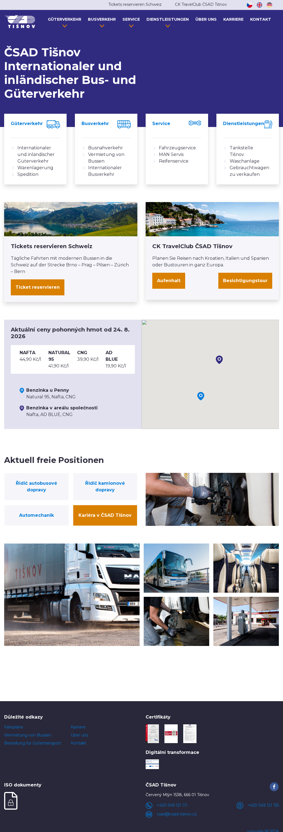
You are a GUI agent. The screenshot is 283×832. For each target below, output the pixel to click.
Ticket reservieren (37, 287)
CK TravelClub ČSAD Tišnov (201, 4)
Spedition (27, 174)
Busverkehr (102, 19)
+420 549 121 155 (263, 805)
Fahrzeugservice (177, 147)
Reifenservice (173, 161)
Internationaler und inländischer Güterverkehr (36, 154)
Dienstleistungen (167, 19)
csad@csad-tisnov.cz (177, 814)
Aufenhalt (168, 280)
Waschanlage (245, 161)
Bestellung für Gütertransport (32, 743)
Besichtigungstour (245, 280)
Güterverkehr (64, 19)
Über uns (206, 19)
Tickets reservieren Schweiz (135, 4)
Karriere (233, 19)
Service (131, 19)
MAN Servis (171, 154)
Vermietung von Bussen (27, 735)
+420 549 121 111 (172, 805)
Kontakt (260, 19)
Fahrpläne (13, 727)
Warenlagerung (35, 167)
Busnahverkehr (105, 147)
